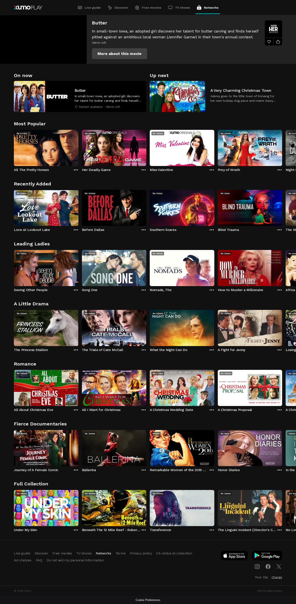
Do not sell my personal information (75, 560)
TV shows (182, 7)
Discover (121, 7)
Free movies (151, 7)
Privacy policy (141, 553)
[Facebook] (268, 566)
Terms (120, 553)
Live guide (93, 7)
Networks (211, 7)
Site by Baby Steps (269, 590)
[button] (119, 53)
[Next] (282, 147)
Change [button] (277, 577)
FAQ (39, 560)
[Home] (28, 8)
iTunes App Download (234, 556)
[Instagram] (257, 566)
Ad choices (22, 560)
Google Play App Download (267, 556)
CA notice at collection (174, 553)
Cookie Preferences (148, 600)
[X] (279, 566)
